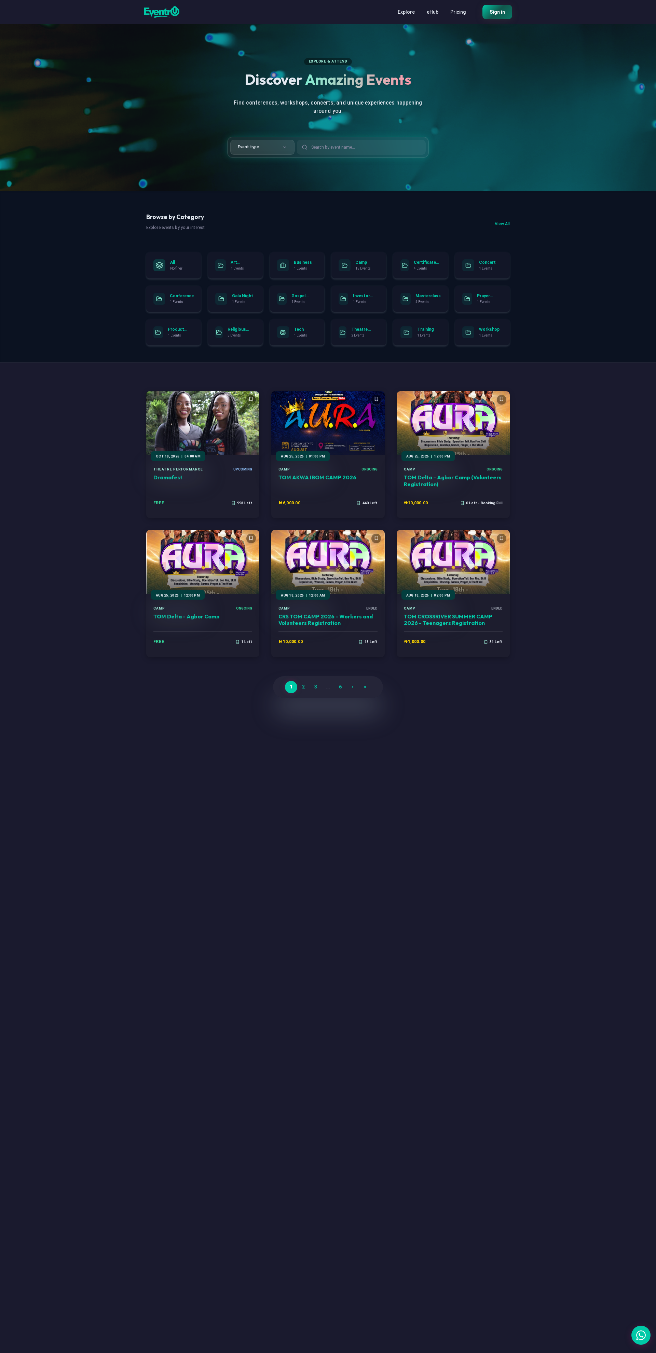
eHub (432, 12)
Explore (406, 12)
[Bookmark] (251, 400)
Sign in (497, 12)
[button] (641, 1335)
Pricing (458, 12)
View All (502, 223)
